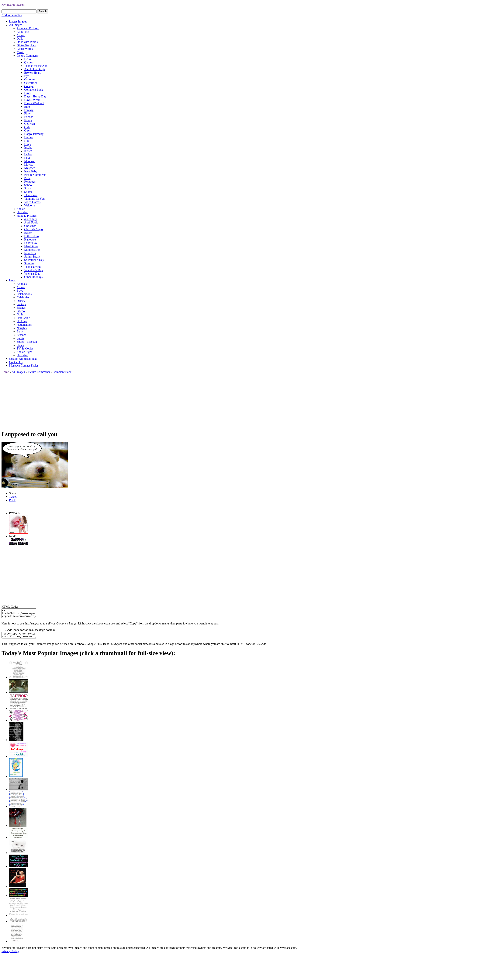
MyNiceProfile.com (13, 4)
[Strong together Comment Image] (18, 866)
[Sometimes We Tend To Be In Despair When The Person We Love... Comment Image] (18, 720)
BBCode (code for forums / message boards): (28, 629)
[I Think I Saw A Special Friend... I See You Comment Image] (16, 776)
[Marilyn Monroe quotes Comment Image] (17, 885)
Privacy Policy (10, 951)
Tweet (12, 496)
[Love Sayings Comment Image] (18, 677)
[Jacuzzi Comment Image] (18, 692)
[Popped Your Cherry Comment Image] (18, 532)
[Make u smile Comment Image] (18, 921)
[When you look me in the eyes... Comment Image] (18, 915)
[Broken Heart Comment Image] (17, 825)
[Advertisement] (115, 400)
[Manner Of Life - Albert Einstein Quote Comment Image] (18, 837)
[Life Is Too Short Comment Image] (16, 941)
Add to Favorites (12, 15)
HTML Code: (10, 606)
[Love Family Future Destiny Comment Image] (18, 806)
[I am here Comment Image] (18, 543)
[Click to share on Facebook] (35, 465)
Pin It (12, 500)
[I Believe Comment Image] (18, 852)
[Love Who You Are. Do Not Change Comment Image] (18, 756)
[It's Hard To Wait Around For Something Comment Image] (18, 789)
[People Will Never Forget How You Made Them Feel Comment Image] (18, 895)
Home (5, 372)
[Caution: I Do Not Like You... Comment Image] (18, 708)
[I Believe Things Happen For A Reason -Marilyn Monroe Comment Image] (16, 739)
